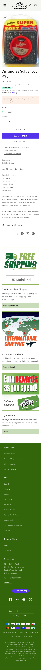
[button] (4, 5)
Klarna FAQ (8, 504)
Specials (7, 530)
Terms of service (15, 636)
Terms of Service (10, 469)
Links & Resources (10, 510)
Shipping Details (9, 305)
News (6, 545)
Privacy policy (34, 632)
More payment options (20, 141)
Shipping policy (27, 636)
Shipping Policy (10, 464)
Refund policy (23, 632)
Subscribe (7, 550)
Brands (6, 494)
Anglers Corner (12, 632)
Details (5, 431)
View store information (12, 153)
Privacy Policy (9, 454)
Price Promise (9, 520)
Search (6, 484)
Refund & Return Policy (12, 459)
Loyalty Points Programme (14, 515)
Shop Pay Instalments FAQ (13, 525)
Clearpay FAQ (9, 499)
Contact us (8, 582)
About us (7, 489)
